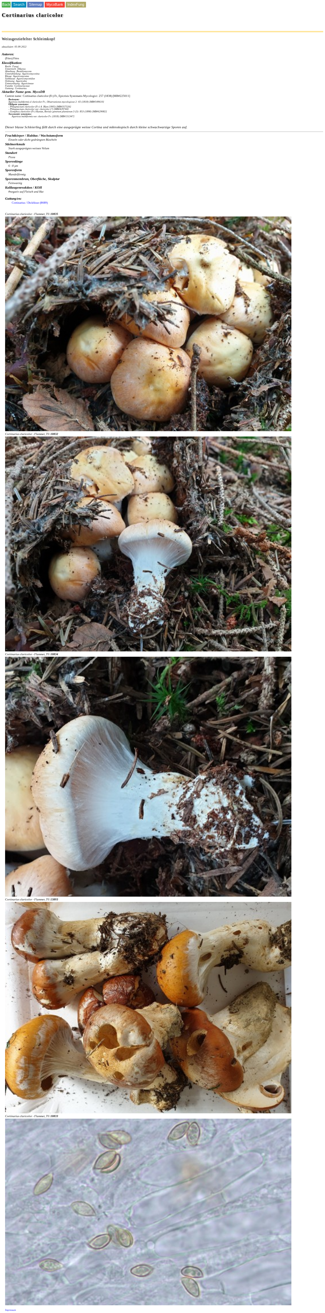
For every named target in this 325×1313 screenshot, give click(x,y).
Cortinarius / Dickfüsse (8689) (30, 202)
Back (6, 4)
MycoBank (54, 4)
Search (19, 4)
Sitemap (35, 4)
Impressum (10, 1310)
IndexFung (75, 4)
